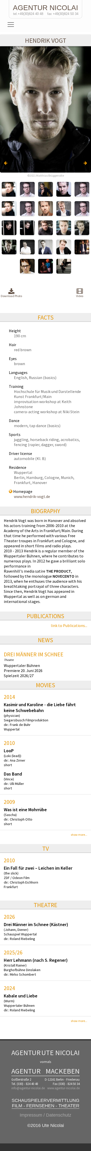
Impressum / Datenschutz (45, 1115)
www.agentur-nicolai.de (63, 1088)
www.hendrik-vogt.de (32, 496)
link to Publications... (69, 625)
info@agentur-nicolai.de (28, 1088)
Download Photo (11, 296)
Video (79, 296)
